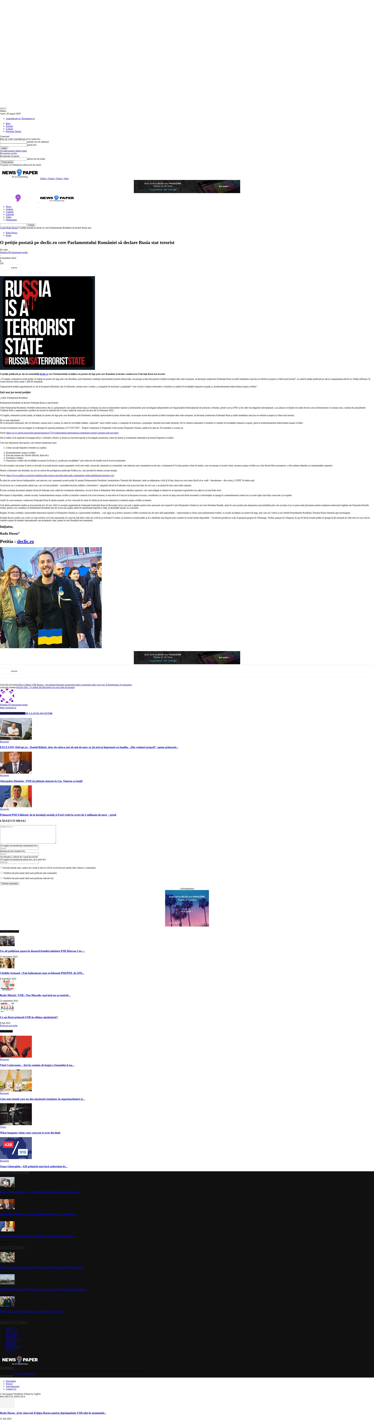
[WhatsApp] (59, 268)
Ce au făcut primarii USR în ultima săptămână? (29, 1017)
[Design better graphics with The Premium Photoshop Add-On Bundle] (7, 1261)
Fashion (9, 209)
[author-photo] (7, 702)
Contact (9, 129)
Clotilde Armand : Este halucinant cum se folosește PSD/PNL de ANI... (42, 973)
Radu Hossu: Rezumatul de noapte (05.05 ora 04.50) (31, 1311)
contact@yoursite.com (23, 1373)
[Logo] (19, 201)
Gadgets (9, 212)
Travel (3, 1127)
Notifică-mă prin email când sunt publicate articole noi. (29, 878)
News (8, 206)
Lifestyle (10, 214)
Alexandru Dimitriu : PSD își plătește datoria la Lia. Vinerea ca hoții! (41, 781)
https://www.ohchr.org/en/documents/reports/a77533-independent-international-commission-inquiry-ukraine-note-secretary (62, 433)
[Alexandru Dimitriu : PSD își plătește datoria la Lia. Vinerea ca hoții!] (16, 773)
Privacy (9, 1383)
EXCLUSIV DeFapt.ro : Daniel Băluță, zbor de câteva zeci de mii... (40, 1192)
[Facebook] (28, 268)
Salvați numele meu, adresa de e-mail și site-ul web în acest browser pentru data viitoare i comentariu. (49, 868)
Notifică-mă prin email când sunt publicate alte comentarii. (30, 873)
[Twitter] (38, 268)
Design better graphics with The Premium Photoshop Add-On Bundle (41, 1267)
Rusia (8, 235)
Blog (8, 123)
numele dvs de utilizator (38, 142)
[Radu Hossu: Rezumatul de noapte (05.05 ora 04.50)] (7, 1306)
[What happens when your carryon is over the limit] (16, 1124)
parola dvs (32, 145)
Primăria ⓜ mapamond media (14, 252)
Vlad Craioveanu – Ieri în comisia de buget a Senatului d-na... (37, 1065)
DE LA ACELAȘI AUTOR (38, 713)
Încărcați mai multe (9, 1025)
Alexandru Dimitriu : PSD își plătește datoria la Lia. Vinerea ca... (39, 1214)
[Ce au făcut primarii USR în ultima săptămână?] (7, 1011)
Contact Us (11, 1389)
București (4, 741)
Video (8, 217)
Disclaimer (11, 1381)
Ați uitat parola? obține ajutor (13, 151)
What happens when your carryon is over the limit (30, 1132)
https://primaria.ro (8, 707)
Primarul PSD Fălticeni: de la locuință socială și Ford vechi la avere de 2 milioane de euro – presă (58, 814)
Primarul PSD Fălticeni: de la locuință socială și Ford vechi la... (38, 1236)
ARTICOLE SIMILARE (12, 713)
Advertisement (12, 1386)
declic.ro (44, 374)
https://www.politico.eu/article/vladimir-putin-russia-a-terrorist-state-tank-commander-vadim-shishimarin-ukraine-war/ (60, 475)
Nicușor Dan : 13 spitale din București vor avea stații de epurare (45, 687)
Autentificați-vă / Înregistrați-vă (20, 118)
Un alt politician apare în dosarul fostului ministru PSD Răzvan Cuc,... (42, 951)
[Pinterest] (49, 268)
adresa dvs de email (36, 159)
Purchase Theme (13, 131)
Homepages (11, 219)
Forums (9, 126)
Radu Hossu (12, 228)
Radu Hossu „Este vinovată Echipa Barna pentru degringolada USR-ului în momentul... (53, 1412)
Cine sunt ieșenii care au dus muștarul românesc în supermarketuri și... (42, 1099)
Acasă (3, 228)
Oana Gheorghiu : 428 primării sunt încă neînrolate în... (33, 1166)
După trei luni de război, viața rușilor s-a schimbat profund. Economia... (43, 1289)
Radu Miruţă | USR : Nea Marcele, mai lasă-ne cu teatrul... (35, 995)
